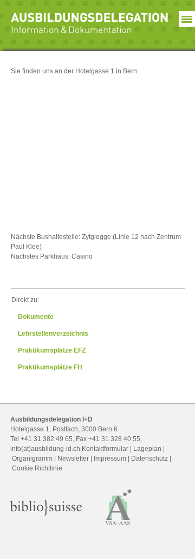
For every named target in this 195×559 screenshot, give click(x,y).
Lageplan (147, 449)
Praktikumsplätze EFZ (52, 350)
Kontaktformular (105, 449)
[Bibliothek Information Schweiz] (46, 513)
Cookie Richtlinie (37, 468)
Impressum (110, 458)
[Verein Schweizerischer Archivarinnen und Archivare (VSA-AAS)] (119, 527)
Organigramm (32, 458)
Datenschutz (149, 458)
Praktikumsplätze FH (50, 367)
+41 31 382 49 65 (47, 439)
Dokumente (36, 317)
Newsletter (73, 458)
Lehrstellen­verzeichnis (53, 333)
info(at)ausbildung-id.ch (45, 449)
